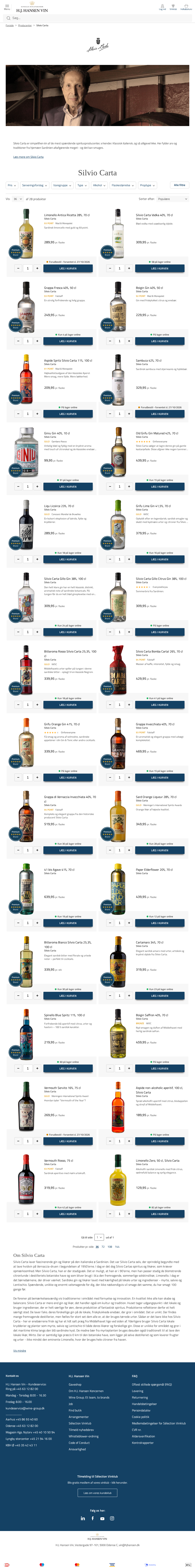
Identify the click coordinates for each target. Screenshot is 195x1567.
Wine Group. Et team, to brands (89, 1397)
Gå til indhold (10, 4)
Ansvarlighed (77, 1449)
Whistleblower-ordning (83, 1436)
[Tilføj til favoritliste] (95, 211)
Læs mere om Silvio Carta (28, 157)
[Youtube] (102, 1519)
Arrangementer (79, 1416)
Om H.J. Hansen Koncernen (86, 1391)
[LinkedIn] (83, 1519)
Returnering (140, 1397)
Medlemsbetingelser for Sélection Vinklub (159, 1423)
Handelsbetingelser (144, 1404)
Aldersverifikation (143, 1436)
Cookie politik (141, 1416)
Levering (137, 1391)
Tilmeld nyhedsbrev (81, 1429)
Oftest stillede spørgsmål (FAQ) (152, 1384)
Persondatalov (141, 1410)
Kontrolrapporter (143, 1442)
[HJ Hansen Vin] (32, 7)
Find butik (75, 1410)
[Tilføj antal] (37, 268)
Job (71, 1404)
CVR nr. (136, 1429)
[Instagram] (112, 1519)
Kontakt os (12, 1376)
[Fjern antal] (18, 268)
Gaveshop (75, 1384)
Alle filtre (179, 185)
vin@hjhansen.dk (129, 1545)
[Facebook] (93, 1519)
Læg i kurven (68, 268)
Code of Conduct (79, 1442)
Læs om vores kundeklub (97, 1493)
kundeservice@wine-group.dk (25, 1408)
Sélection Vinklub (80, 1423)
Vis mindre (19, 1350)
